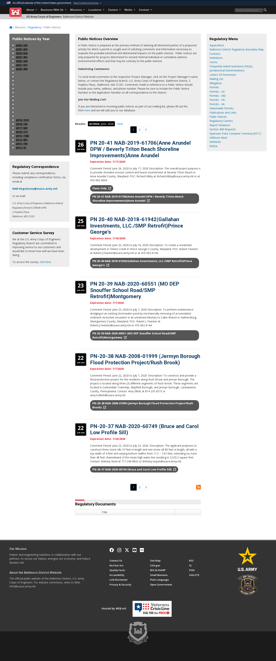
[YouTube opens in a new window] (134, 550)
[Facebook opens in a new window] (111, 550)
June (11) (23, 96)
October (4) (25, 80)
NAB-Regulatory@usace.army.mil (34, 188)
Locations (95, 9)
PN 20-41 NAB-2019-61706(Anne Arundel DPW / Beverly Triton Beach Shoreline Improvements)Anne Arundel (140, 149)
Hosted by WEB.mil (114, 608)
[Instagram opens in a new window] (119, 550)
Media (128, 9)
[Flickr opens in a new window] (142, 550)
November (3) (26, 77)
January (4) (24, 116)
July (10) (22, 92)
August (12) (25, 88)
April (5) (22, 104)
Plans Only (99, 188)
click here (45, 262)
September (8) (26, 84)
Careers (113, 9)
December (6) (26, 73)
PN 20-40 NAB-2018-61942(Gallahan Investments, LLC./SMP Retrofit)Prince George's (136, 225)
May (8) (22, 100)
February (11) (26, 112)
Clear (120, 124)
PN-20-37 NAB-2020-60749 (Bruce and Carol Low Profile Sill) (132, 469)
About (30, 9)
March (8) (23, 108)
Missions (76, 9)
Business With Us (52, 9)
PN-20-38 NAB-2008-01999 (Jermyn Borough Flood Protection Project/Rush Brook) (145, 359)
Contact (144, 9)
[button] (88, 3)
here (87, 110)
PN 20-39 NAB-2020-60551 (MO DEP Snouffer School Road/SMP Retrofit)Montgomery (134, 290)
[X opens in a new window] (127, 550)
